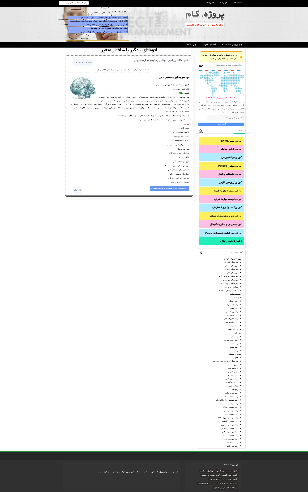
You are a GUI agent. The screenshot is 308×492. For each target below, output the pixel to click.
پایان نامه (235, 358)
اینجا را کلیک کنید (228, 112)
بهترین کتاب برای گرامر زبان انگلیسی (224, 484)
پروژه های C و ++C (231, 262)
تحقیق (236, 365)
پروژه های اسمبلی (231, 266)
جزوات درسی (233, 368)
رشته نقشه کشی (232, 442)
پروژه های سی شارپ (230, 280)
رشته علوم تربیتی (231, 322)
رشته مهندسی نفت (231, 439)
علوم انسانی (236, 297)
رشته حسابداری (232, 305)
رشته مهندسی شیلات (230, 407)
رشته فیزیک (234, 347)
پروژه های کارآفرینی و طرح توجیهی (225, 361)
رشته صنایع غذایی (231, 393)
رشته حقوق (234, 308)
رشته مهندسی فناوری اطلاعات (227, 418)
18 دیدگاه (77, 190)
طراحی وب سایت (231, 287)
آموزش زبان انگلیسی (207, 471)
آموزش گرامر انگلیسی (229, 479)
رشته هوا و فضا (232, 446)
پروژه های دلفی (232, 273)
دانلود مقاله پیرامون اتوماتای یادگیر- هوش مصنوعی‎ (161, 60)
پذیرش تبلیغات (192, 44)
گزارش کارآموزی (232, 382)
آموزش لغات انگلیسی (229, 475)
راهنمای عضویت (209, 44)
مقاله (182, 85)
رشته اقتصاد (233, 301)
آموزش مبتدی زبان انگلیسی (210, 475)
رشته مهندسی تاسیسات (229, 403)
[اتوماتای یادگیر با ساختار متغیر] (83, 99)
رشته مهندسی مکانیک (230, 435)
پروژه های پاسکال (231, 269)
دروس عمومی (233, 372)
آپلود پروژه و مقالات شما (231, 44)
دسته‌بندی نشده (235, 294)
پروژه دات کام (232, 488)
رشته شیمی (234, 343)
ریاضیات (235, 350)
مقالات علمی (233, 386)
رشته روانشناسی (232, 312)
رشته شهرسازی (232, 315)
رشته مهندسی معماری (230, 432)
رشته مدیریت (233, 326)
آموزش (231, 141)
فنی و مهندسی (236, 389)
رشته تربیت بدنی (232, 375)
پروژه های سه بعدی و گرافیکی (227, 276)
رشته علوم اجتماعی (231, 319)
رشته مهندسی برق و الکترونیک (227, 400)
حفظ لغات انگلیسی (203, 484)
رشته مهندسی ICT (231, 396)
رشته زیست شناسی (231, 340)
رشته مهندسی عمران (230, 414)
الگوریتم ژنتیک (214, 479)
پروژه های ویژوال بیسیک (229, 283)
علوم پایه (238, 333)
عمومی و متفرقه (235, 354)
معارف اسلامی (232, 329)
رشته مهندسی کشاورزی (229, 425)
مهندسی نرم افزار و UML (228, 290)
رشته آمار (234, 336)
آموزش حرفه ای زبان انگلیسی (227, 471)
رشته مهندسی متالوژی (230, 428)
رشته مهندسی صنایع (231, 411)
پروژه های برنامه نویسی (232, 259)
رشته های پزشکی (231, 379)
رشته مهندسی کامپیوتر (230, 421)
